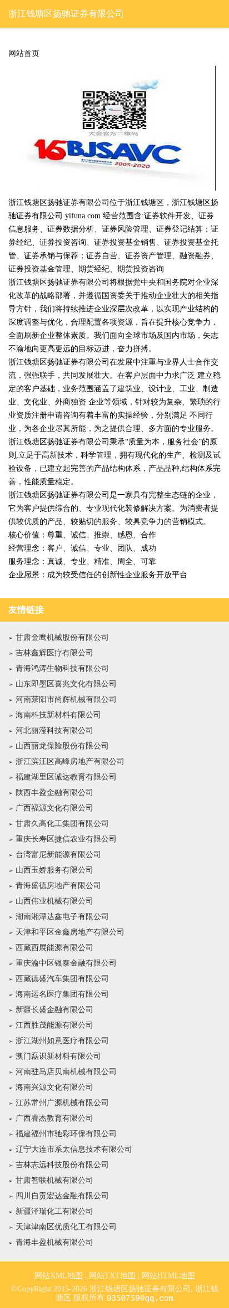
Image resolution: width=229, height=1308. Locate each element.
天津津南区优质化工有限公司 (66, 1227)
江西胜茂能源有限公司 (54, 1025)
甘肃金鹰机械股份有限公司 (62, 637)
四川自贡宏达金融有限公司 (62, 1196)
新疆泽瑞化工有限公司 (54, 1211)
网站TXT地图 (112, 1275)
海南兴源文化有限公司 (54, 1087)
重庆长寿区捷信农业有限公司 (66, 839)
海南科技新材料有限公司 (58, 715)
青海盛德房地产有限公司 (58, 885)
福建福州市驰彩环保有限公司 (66, 1134)
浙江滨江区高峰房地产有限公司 (70, 761)
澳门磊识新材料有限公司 (58, 1056)
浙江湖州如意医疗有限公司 (62, 1041)
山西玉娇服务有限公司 (54, 870)
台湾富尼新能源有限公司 (58, 854)
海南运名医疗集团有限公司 (62, 994)
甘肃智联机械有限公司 (54, 1180)
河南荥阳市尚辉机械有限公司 (66, 699)
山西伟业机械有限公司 (54, 901)
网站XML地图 (58, 1275)
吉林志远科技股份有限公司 (62, 1165)
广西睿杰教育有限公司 (54, 1118)
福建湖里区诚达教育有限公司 (66, 777)
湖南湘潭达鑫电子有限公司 (62, 916)
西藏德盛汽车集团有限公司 (62, 978)
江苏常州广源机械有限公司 (62, 1103)
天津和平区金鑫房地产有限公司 (70, 932)
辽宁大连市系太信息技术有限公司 (74, 1149)
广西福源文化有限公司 (54, 808)
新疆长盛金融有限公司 (54, 1010)
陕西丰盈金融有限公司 (54, 792)
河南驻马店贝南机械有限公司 (66, 1072)
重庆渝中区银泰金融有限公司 (66, 963)
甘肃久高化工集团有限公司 (62, 823)
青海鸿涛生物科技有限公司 (62, 668)
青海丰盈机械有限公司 (54, 1242)
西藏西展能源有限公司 (54, 947)
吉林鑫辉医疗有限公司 (54, 653)
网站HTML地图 (168, 1275)
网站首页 (23, 54)
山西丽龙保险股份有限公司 (62, 746)
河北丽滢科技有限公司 (54, 730)
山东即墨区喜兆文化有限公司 (66, 684)
